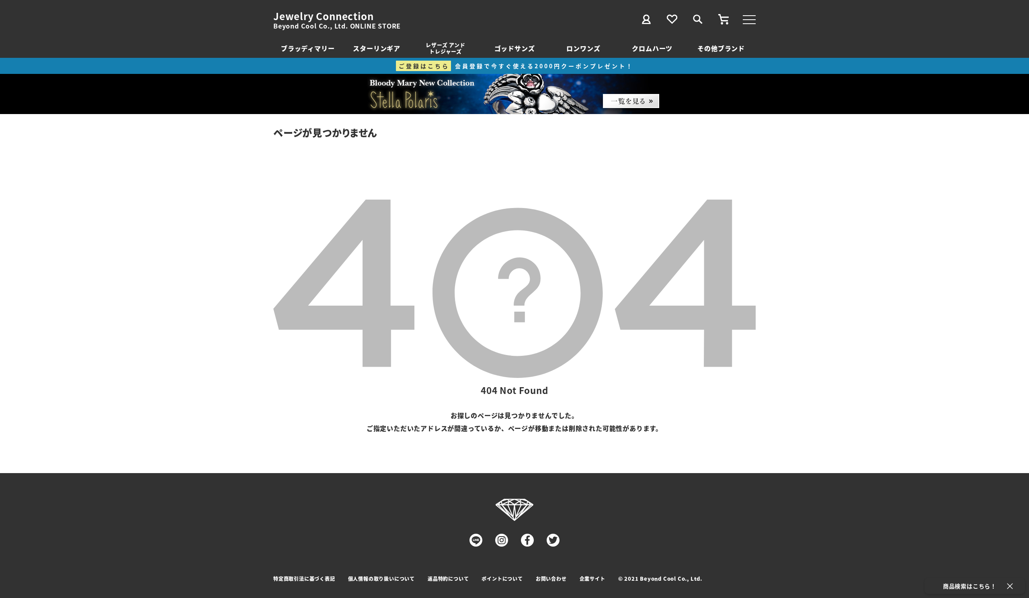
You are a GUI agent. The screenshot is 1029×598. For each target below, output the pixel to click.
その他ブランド (721, 48)
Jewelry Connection (323, 16)
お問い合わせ (551, 578)
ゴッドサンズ (514, 48)
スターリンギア (376, 48)
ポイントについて (502, 578)
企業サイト (592, 578)
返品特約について (448, 578)
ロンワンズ (583, 48)
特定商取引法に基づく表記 (304, 578)
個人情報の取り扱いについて (381, 578)
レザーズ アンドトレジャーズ (445, 48)
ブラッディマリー (307, 48)
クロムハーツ (652, 48)
